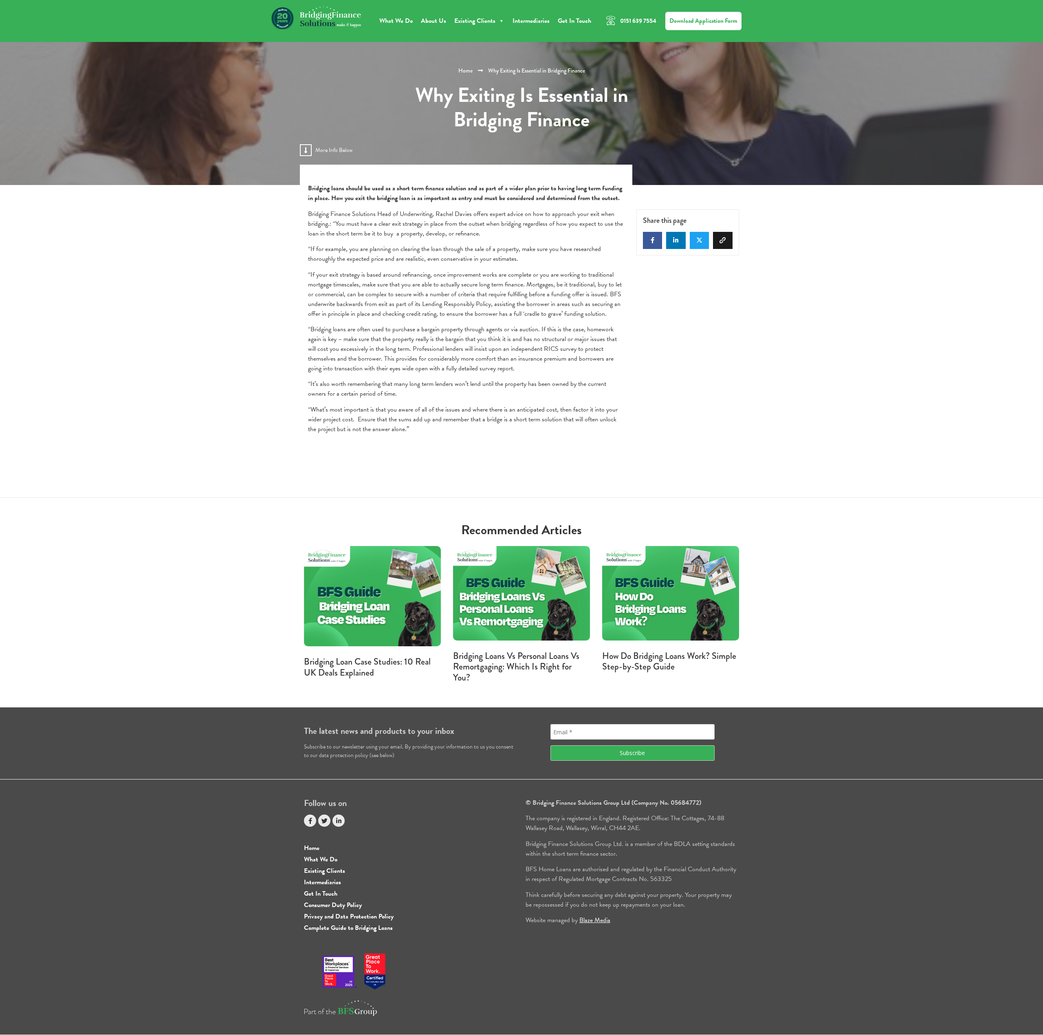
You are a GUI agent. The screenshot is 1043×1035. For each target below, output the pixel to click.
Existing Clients (474, 21)
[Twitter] (324, 821)
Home (465, 70)
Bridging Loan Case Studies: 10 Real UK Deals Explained (367, 667)
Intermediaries (531, 21)
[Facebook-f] (310, 821)
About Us (433, 21)
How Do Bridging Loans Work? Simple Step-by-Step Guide (669, 661)
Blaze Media (594, 920)
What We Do (396, 21)
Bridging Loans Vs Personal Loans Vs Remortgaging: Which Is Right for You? (516, 666)
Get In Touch (574, 21)
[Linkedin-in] (338, 821)
